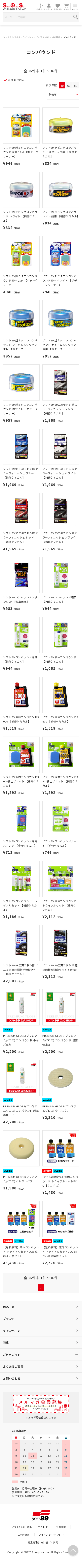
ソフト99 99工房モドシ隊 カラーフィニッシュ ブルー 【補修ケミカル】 (20, 473)
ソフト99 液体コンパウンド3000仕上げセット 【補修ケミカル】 (21, 781)
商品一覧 (9, 1307)
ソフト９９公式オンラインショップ (20, 37)
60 (68, 86)
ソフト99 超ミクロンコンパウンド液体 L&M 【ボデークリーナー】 (20, 280)
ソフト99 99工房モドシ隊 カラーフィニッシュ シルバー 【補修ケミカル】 (60, 409)
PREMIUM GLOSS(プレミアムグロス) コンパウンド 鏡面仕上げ (60, 1040)
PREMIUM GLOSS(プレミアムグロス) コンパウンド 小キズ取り (21, 1040)
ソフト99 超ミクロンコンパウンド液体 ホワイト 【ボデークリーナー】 (59, 280)
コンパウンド (69, 37)
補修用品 (56, 37)
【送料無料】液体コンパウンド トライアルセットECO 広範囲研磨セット (21, 1251)
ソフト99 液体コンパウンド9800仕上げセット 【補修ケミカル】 (60, 781)
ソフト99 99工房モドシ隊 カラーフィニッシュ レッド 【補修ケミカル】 (20, 537)
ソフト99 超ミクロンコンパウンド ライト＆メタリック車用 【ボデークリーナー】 (59, 344)
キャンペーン (11, 1331)
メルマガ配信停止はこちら (41, 1417)
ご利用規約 (24, 1534)
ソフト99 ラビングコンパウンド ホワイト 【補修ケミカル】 (20, 216)
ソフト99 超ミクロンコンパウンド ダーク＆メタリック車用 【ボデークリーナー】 (20, 344)
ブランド (9, 1319)
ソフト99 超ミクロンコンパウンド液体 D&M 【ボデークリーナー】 (20, 152)
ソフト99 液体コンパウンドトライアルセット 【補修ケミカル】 (59, 905)
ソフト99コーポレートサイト (28, 1526)
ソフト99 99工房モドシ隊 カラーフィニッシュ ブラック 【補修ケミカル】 (60, 537)
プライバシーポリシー (51, 1534)
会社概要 (61, 1526)
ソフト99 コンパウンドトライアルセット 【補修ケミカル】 (20, 905)
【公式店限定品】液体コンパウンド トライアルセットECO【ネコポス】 (60, 1181)
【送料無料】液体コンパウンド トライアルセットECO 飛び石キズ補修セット (60, 1251)
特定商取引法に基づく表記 (43, 1542)
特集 (6, 1342)
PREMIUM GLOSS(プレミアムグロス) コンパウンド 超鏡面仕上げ (21, 1110)
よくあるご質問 (13, 1366)
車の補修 (44, 37)
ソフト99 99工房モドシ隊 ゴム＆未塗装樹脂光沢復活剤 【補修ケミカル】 (20, 969)
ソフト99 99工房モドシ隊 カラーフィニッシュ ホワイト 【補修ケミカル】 (60, 473)
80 (75, 86)
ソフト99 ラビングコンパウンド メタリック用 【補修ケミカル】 (59, 152)
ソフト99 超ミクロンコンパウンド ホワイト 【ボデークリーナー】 (20, 409)
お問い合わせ (12, 1378)
